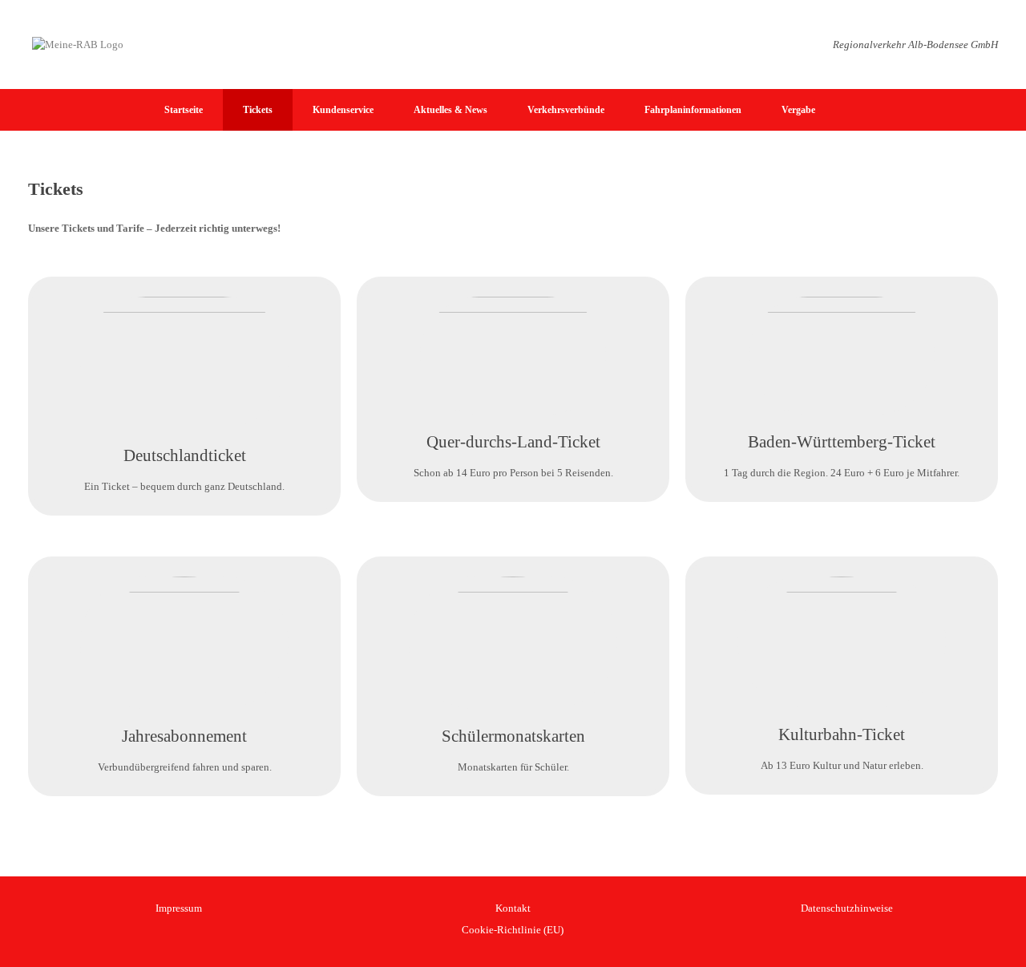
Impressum (179, 908)
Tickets (258, 109)
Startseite (183, 109)
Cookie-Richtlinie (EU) (512, 930)
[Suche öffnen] (1002, 110)
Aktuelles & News (450, 109)
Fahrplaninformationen (692, 109)
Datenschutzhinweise (847, 908)
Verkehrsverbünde (565, 109)
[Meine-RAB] (77, 44)
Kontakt (513, 908)
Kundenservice (343, 109)
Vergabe (798, 109)
